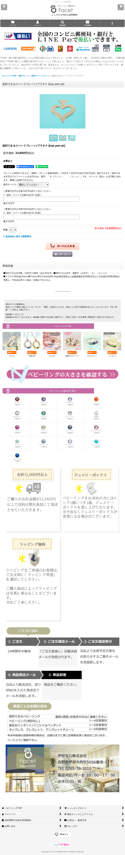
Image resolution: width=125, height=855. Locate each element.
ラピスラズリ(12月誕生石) (17, 460)
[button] (4, 7)
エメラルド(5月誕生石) (43, 417)
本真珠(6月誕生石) (96, 417)
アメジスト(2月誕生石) (43, 403)
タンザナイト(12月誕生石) (70, 446)
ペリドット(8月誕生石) (43, 432)
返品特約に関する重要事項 (18, 236)
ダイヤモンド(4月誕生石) (17, 417)
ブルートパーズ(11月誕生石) (43, 446)
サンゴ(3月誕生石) (96, 403)
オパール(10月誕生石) (17, 446)
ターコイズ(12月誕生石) (96, 446)
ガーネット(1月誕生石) (17, 403)
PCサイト (64, 834)
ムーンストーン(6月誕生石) (70, 417)
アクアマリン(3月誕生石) (70, 403)
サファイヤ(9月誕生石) (69, 432)
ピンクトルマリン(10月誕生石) (96, 432)
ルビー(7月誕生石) (17, 432)
